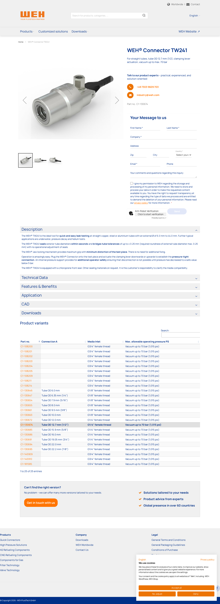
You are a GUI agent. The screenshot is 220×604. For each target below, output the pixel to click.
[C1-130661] (64, 410)
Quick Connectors (10, 540)
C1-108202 (27, 356)
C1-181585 (26, 464)
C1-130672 (26, 420)
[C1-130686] (64, 434)
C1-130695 (26, 449)
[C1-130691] (64, 439)
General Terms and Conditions (169, 540)
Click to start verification (150, 214)
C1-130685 (26, 429)
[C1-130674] (64, 424)
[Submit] (144, 15)
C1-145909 (27, 454)
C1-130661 (26, 410)
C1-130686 (26, 434)
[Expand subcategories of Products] (33, 31)
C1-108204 (27, 366)
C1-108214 (26, 385)
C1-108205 (27, 371)
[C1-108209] (64, 375)
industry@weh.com (148, 95)
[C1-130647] (64, 395)
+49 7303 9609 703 (148, 87)
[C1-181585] (64, 464)
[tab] (110, 229)
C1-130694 (26, 444)
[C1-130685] (64, 429)
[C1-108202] (64, 356)
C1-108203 (26, 361)
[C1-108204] (64, 366)
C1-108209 (27, 376)
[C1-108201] (64, 351)
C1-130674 (27, 424)
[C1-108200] (64, 346)
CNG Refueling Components (16, 555)
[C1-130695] (64, 449)
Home (20, 42)
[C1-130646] (64, 390)
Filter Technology (9, 565)
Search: (165, 330)
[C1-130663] (64, 415)
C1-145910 (26, 459)
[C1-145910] (64, 459)
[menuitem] (27, 31)
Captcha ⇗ (159, 218)
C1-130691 (26, 439)
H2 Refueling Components (15, 550)
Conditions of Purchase (165, 550)
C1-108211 (26, 380)
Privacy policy (207, 559)
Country (179, 151)
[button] (195, 15)
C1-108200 (27, 346)
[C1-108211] (64, 380)
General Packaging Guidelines (168, 545)
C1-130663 (26, 415)
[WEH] (32, 15)
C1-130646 (26, 390)
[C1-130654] (64, 400)
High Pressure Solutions (13, 545)
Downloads (82, 540)
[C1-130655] (64, 405)
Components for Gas (11, 560)
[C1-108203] (64, 361)
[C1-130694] (64, 444)
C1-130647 (26, 395)
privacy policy (141, 202)
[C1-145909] (64, 454)
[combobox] (109, 15)
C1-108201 (26, 351)
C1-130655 (26, 405)
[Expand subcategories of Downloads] (88, 31)
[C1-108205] (64, 371)
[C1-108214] (64, 385)
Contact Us (82, 550)
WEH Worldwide (84, 545)
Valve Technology (10, 570)
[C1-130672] (64, 420)
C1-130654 (26, 400)
